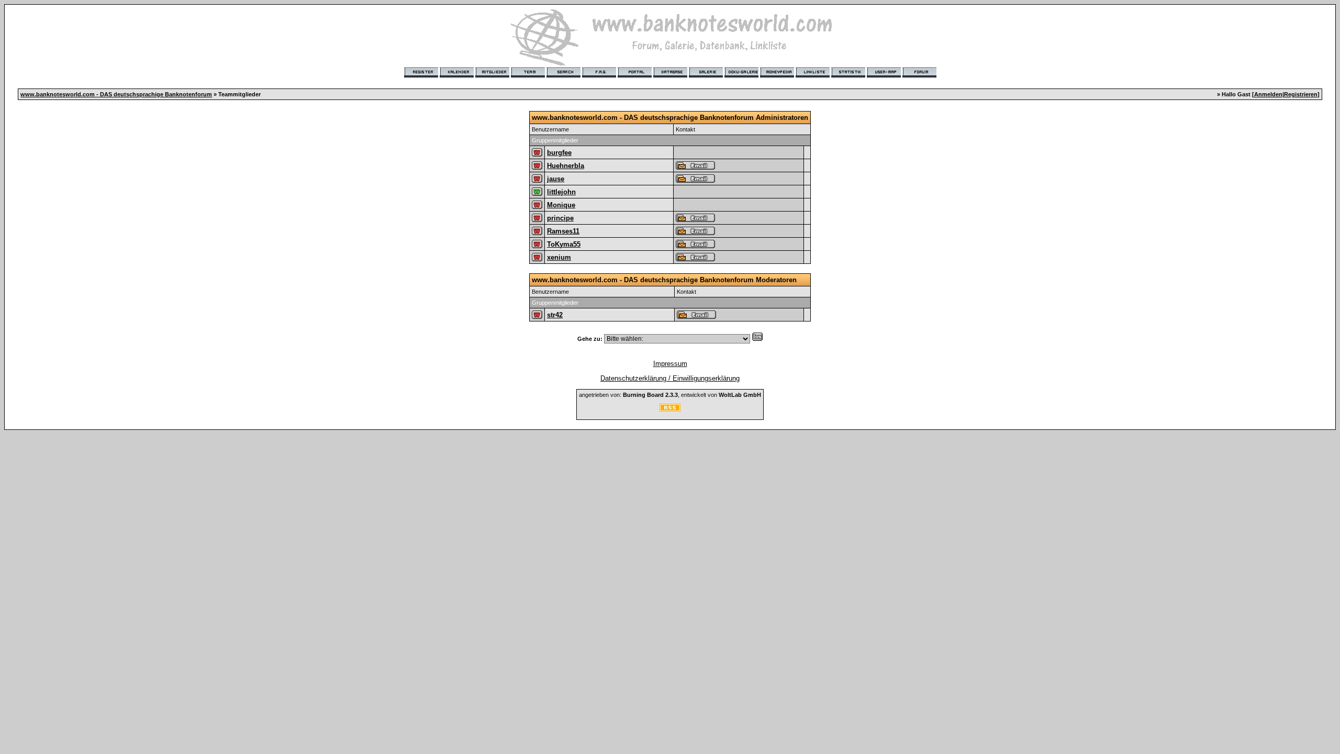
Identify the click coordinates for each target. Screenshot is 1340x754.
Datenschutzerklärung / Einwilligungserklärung (670, 378)
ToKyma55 (563, 244)
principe (560, 218)
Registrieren (1300, 94)
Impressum (670, 364)
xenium (559, 257)
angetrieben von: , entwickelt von (670, 395)
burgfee (559, 153)
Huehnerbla (565, 166)
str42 (555, 315)
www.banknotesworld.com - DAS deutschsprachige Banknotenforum (116, 94)
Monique (561, 205)
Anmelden (1268, 94)
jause (555, 179)
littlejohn (561, 192)
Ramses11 (563, 231)
